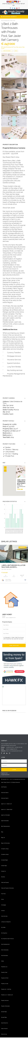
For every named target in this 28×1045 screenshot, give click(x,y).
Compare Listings (5, 848)
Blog (2, 831)
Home (2, 899)
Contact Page (4, 865)
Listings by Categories (6, 921)
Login (14, 769)
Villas (11, 20)
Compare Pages (4, 860)
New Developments (5, 20)
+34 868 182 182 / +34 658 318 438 (14, 747)
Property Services (5, 1000)
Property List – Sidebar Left (7, 994)
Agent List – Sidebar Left (6, 803)
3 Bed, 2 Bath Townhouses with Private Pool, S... (21, 482)
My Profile (3, 927)
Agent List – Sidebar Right (6, 809)
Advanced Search (4, 792)
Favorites (3, 876)
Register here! (4, 772)
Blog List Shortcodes (5, 843)
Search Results (4, 1028)
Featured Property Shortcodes (7, 888)
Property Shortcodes (5, 1006)
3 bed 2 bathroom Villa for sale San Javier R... (13, 566)
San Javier (19, 47)
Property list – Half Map (6, 989)
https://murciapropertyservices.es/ (14, 750)
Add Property (4, 786)
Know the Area (4, 916)
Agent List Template (5, 815)
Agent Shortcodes (5, 820)
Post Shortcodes (4, 955)
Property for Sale (4, 983)
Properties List (4, 966)
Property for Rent (4, 978)
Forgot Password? (5, 774)
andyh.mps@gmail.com (11, 749)
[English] (7, 1)
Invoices (3, 910)
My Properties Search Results (7, 938)
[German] (15, 1)
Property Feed (4, 972)
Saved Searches (4, 1022)
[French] (17, 1)
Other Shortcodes (4, 949)
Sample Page (4, 1011)
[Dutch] (12, 1)
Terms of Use (4, 1034)
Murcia (16, 410)
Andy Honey (8, 579)
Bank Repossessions (5, 826)
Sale (14, 20)
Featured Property (5, 882)
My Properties (4, 933)
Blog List (3, 837)
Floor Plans (3, 893)
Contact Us (3, 871)
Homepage (3, 904)
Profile (2, 961)
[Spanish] (10, 1)
